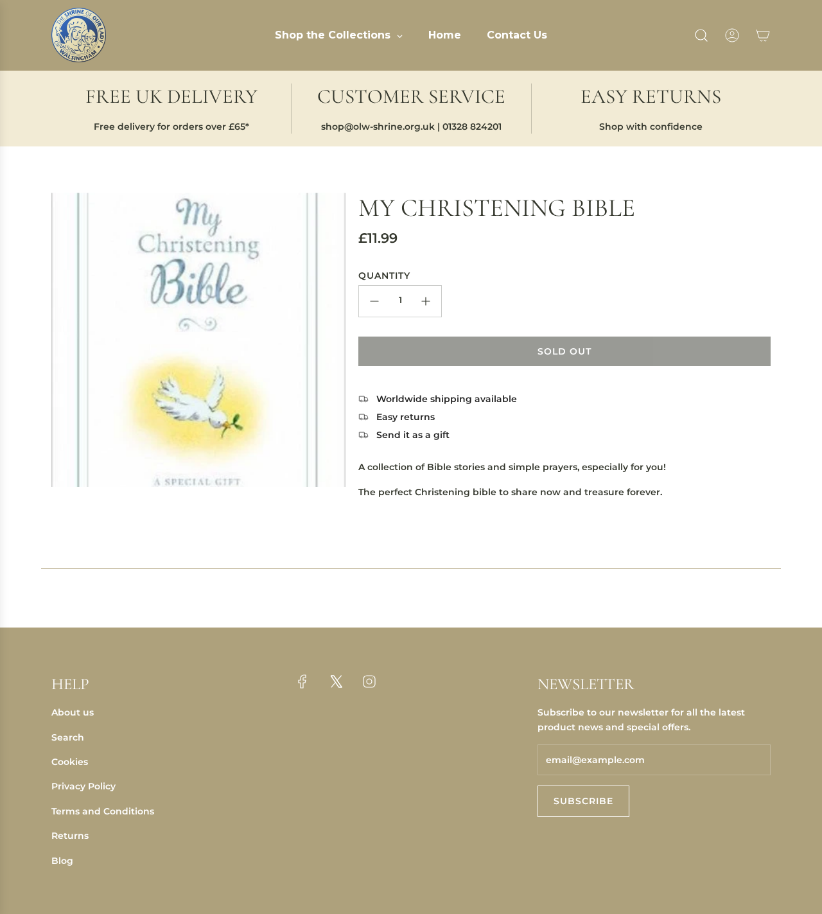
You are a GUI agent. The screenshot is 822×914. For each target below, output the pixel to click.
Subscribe (583, 801)
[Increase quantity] (425, 301)
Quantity (384, 275)
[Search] (701, 35)
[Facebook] (302, 681)
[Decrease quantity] (374, 301)
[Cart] (763, 35)
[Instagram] (369, 681)
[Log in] (732, 35)
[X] (335, 681)
